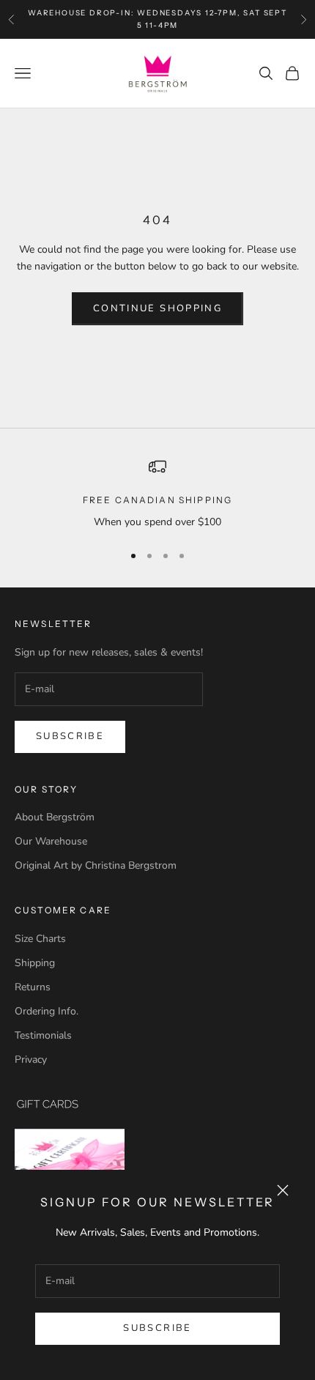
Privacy (31, 1059)
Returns (33, 987)
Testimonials (43, 1035)
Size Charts (40, 939)
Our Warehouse (51, 841)
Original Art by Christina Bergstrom (96, 865)
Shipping (35, 963)
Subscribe (157, 1328)
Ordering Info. (46, 1011)
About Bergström (54, 817)
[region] (157, 494)
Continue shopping (157, 308)
